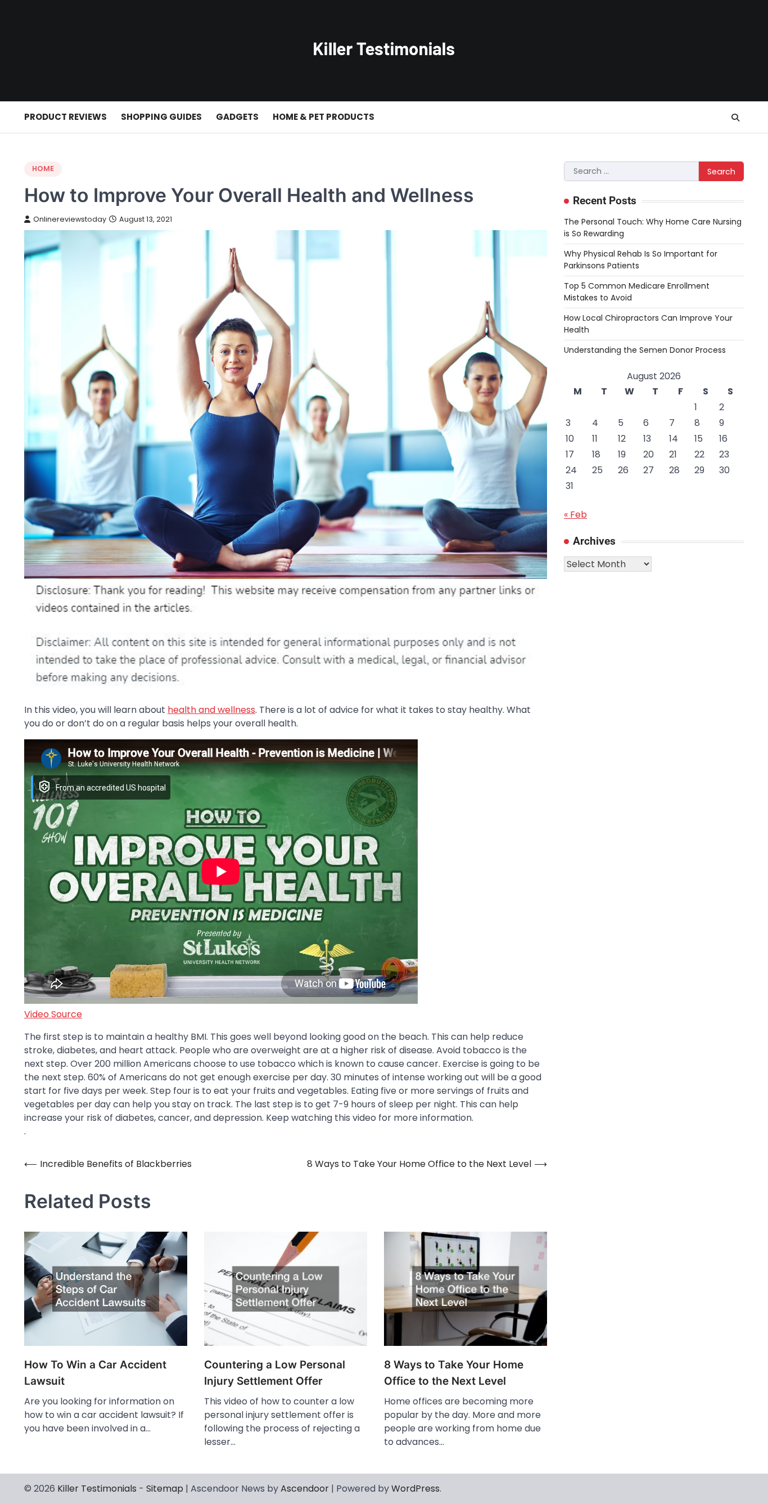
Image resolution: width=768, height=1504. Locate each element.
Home (43, 168)
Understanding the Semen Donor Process (645, 350)
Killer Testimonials (97, 1488)
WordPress (415, 1488)
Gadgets (237, 117)
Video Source (53, 1014)
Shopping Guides (161, 117)
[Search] (735, 117)
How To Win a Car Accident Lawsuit (95, 1373)
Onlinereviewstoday (69, 219)
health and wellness (211, 709)
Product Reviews (65, 117)
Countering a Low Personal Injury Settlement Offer (274, 1373)
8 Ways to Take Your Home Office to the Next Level (453, 1373)
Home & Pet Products (323, 117)
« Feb (575, 514)
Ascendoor (305, 1488)
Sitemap (164, 1488)
